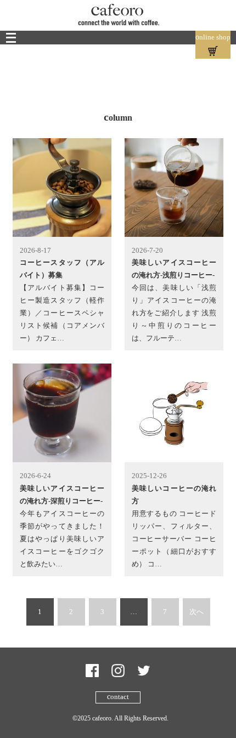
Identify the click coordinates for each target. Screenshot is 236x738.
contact (118, 696)
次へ (196, 612)
